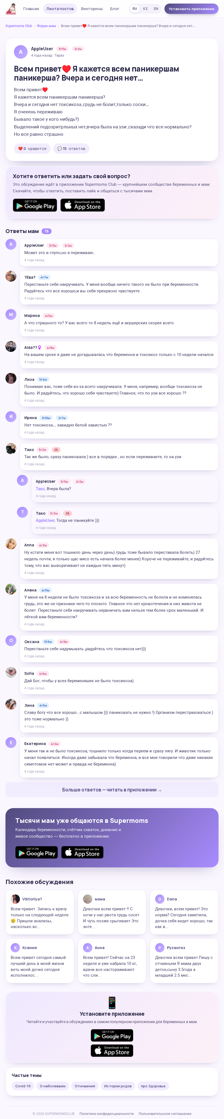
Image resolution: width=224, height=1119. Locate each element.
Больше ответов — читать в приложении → (112, 790)
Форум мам (46, 26)
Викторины (92, 8)
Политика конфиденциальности (106, 1114)
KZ (145, 8)
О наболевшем (53, 1085)
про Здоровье (153, 1085)
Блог (114, 8)
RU (134, 8)
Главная (31, 8)
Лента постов (60, 8)
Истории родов (118, 1085)
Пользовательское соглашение (165, 1114)
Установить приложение (191, 8)
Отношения (85, 1085)
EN (156, 8)
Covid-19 (23, 1085)
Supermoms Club (18, 26)
